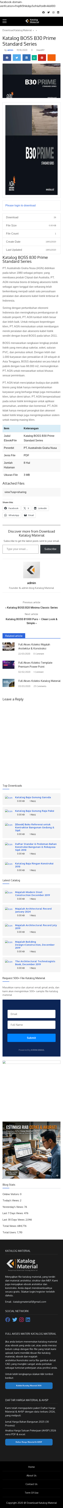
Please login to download (20, 205)
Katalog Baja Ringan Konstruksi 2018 (34, 865)
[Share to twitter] (17, 57)
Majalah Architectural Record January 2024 (33, 910)
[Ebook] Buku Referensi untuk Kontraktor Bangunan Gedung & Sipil (34, 827)
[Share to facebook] (7, 57)
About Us (31, 1475)
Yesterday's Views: (13, 1206)
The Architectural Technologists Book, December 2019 (35, 963)
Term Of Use (31, 1492)
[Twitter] (15, 1320)
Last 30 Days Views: (14, 1219)
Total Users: (10, 1232)
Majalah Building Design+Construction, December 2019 (35, 944)
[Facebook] (8, 1320)
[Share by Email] (52, 57)
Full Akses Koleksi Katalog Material (39, 681)
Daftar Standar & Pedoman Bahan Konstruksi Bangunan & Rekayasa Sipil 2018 (36, 846)
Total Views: (10, 1225)
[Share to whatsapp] (34, 57)
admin (10, 50)
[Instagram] (21, 1320)
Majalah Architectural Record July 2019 (36, 927)
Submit (31, 1037)
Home (31, 1466)
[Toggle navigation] (59, 21)
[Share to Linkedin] (27, 57)
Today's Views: (11, 1200)
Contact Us (31, 1484)
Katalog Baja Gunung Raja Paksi (34, 810)
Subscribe (50, 549)
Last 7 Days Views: (13, 1213)
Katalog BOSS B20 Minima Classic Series (32, 607)
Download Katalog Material (17, 30)
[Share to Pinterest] (42, 57)
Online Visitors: (11, 1194)
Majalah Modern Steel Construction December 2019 (32, 893)
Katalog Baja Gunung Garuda (33, 797)
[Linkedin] (28, 1320)
